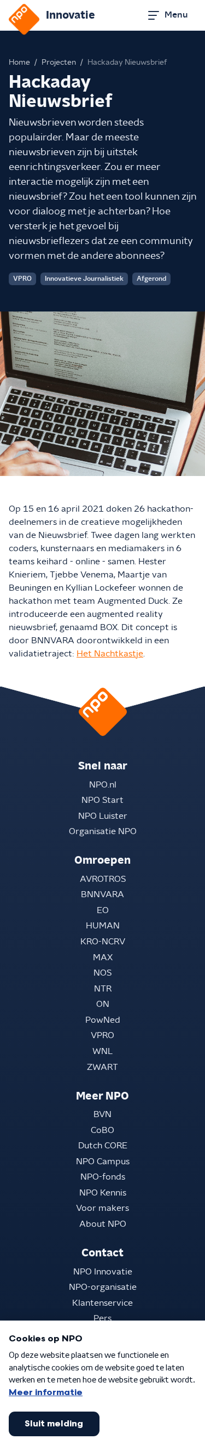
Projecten (59, 62)
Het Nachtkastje (110, 653)
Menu (176, 14)
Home (19, 62)
